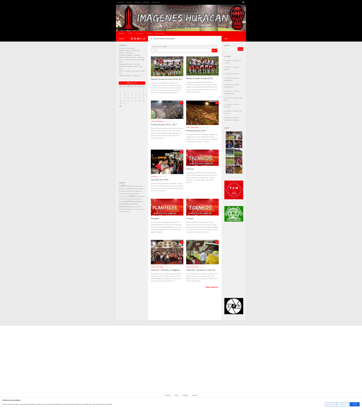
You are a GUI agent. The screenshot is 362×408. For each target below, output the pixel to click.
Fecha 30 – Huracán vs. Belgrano (165, 270)
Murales (129, 2)
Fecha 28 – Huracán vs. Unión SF (200, 270)
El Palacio (138, 2)
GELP (120, 199)
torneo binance (140, 209)
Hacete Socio (156, 2)
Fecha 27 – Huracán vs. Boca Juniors (129, 60)
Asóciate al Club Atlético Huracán (128, 66)
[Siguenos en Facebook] (132, 38)
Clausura (130, 189)
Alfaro (127, 186)
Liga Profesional (130, 201)
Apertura (132, 186)
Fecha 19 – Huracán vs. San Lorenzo (129, 71)
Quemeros (139, 33)
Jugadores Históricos (125, 50)
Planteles (146, 2)
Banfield (121, 188)
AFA (123, 185)
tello (131, 209)
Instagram (185, 395)
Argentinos (137, 186)
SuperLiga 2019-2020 (125, 64)
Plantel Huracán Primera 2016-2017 (167, 79)
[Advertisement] (132, 145)
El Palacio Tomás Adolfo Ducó (127, 57)
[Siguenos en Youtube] (138, 38)
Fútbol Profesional (157, 121)
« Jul (120, 106)
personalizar (330, 404)
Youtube (194, 395)
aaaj (119, 186)
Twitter (176, 395)
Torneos (121, 33)
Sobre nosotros (159, 33)
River (135, 206)
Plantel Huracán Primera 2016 (199, 78)
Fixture (142, 196)
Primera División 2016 (196, 130)
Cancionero (120, 2)
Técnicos (190, 169)
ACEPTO (354, 404)
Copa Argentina (135, 191)
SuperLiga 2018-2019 (125, 75)
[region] (181, 402)
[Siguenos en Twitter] (135, 38)
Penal (131, 204)
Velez (120, 211)
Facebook (168, 395)
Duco (132, 196)
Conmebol (129, 191)
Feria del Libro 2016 (159, 179)
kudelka (139, 199)
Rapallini (132, 206)
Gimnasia (123, 199)
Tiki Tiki (134, 209)
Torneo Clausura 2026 (232, 74)
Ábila (128, 211)
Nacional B (125, 204)
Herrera (128, 199)
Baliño (141, 186)
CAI (126, 188)
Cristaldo (127, 196)
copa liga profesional (131, 193)
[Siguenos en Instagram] (141, 38)
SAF (138, 207)
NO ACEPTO (343, 404)
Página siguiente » (212, 287)
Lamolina (121, 201)
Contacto (149, 33)
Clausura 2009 (137, 188)
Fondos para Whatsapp (125, 55)
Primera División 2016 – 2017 (164, 124)
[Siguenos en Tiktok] (144, 38)
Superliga (126, 209)
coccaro (123, 191)
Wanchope (124, 211)
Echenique (137, 196)
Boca (124, 188)
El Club (130, 33)
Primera (135, 204)
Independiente (133, 199)
